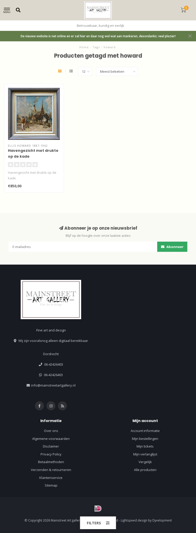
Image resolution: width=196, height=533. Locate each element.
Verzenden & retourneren (51, 469)
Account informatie (145, 430)
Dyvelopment (162, 520)
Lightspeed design (134, 520)
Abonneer (174, 246)
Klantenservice (51, 477)
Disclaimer (51, 446)
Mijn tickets (145, 446)
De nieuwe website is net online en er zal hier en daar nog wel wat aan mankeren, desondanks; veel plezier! (98, 36)
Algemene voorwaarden (51, 438)
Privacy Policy (51, 454)
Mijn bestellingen (145, 438)
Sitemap (51, 485)
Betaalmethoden (51, 462)
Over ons (51, 430)
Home (84, 47)
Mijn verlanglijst (145, 454)
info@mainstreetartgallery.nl (53, 385)
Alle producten (145, 469)
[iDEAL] (98, 508)
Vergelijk (145, 462)
